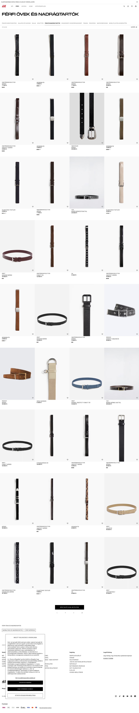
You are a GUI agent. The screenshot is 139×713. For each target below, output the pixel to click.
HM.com (4, 645)
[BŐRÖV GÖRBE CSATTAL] (121, 374)
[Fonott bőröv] (17, 435)
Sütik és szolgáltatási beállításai (25, 695)
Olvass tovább (108, 658)
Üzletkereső (74, 659)
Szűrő (133, 27)
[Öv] (87, 246)
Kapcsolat (73, 664)
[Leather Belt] (121, 563)
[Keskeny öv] (87, 499)
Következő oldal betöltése (69, 607)
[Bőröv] (17, 55)
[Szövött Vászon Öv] (121, 310)
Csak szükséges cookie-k (25, 689)
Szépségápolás (40, 6)
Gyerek (24, 6)
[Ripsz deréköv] (52, 374)
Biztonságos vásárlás (77, 666)
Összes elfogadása (25, 682)
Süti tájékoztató (75, 668)
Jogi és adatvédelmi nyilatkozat (81, 661)
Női (12, 6)
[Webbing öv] (52, 55)
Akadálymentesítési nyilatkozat (47, 668)
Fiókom (72, 657)
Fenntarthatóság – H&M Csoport (47, 659)
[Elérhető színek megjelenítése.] (3, 87)
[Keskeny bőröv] (17, 246)
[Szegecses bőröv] (17, 563)
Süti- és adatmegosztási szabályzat (25, 678)
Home (31, 6)
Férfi (17, 6)
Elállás (72, 670)
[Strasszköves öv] (52, 435)
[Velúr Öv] (121, 499)
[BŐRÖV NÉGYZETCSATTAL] (87, 182)
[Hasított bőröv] (17, 119)
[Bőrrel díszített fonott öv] (87, 374)
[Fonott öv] (52, 246)
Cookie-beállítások (76, 672)
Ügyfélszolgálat (75, 655)
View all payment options (45, 707)
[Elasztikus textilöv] (17, 182)
